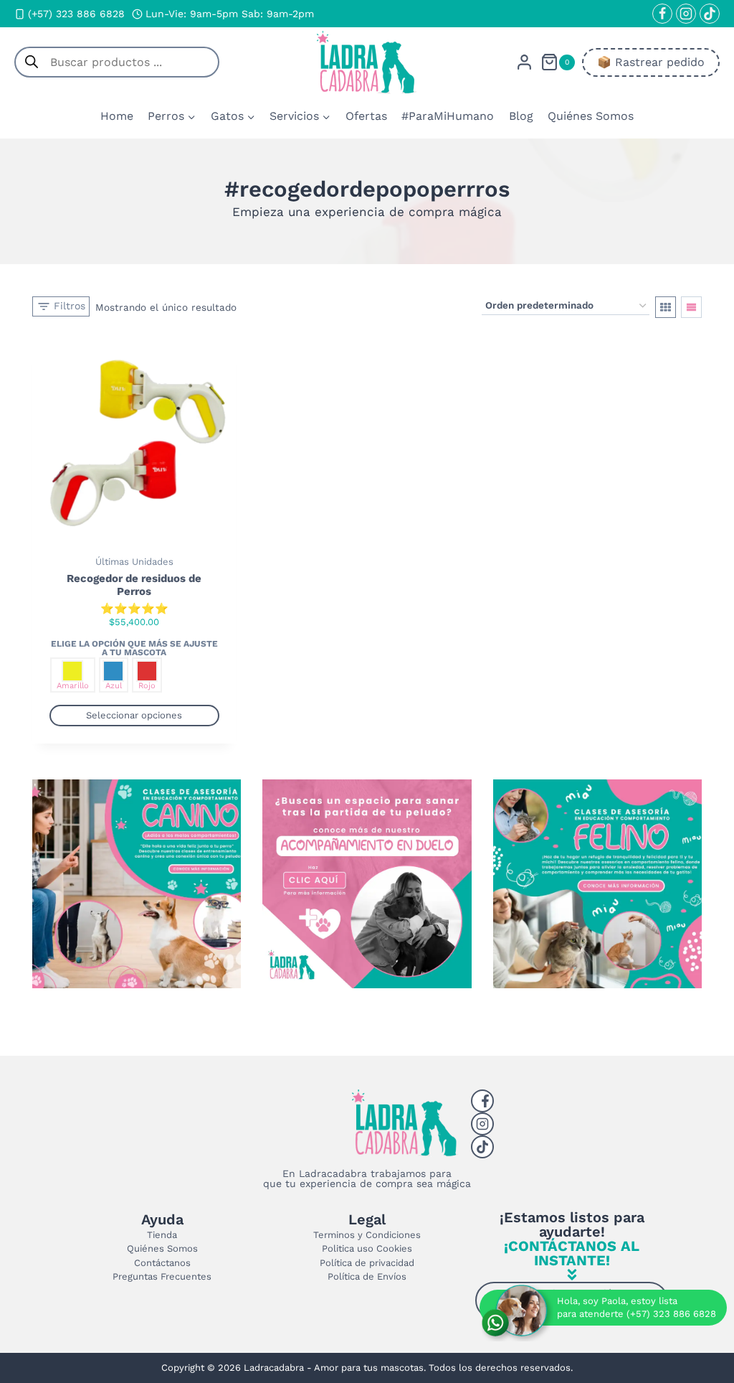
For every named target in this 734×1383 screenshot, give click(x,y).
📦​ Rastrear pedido (651, 62)
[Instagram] (686, 14)
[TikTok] (710, 14)
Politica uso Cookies (367, 1248)
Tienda (162, 1234)
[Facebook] (662, 14)
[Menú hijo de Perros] (171, 116)
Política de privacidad (367, 1262)
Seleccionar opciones (134, 715)
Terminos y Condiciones (367, 1234)
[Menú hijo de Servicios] (300, 116)
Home (116, 116)
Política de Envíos (367, 1276)
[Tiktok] (482, 1146)
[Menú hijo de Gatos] (233, 116)
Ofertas (366, 116)
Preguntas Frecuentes (162, 1276)
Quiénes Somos (591, 116)
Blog (521, 116)
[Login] (524, 62)
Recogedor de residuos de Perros (134, 585)
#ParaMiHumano (447, 116)
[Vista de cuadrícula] (665, 307)
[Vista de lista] (691, 307)
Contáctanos (162, 1262)
